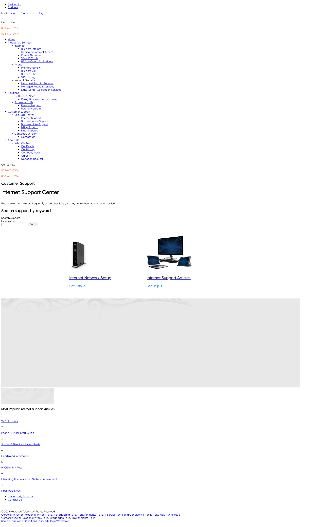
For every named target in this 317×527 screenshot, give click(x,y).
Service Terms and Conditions (124, 514)
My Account (8, 13)
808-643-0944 (10, 27)
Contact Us (27, 13)
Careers (6, 514)
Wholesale (174, 514)
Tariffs (148, 514)
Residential (14, 4)
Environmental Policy (92, 514)
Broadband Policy (66, 514)
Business (13, 7)
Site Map (160, 514)
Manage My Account (20, 496)
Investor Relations (24, 514)
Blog (40, 13)
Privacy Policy (45, 514)
